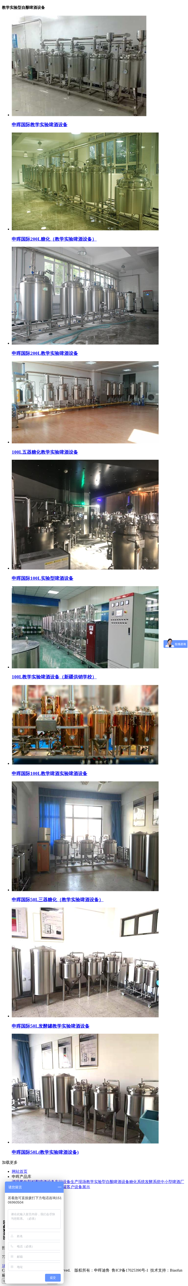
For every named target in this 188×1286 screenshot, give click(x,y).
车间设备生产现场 (70, 1182)
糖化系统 (137, 1182)
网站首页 (19, 1171)
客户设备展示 (78, 1187)
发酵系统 (153, 1182)
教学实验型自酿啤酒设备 (107, 1182)
